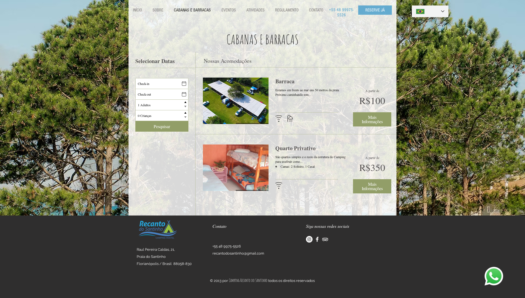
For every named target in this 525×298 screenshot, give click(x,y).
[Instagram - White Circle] (309, 239)
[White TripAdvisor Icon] (325, 239)
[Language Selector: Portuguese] (430, 11)
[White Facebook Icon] (317, 239)
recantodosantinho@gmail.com (238, 253)
